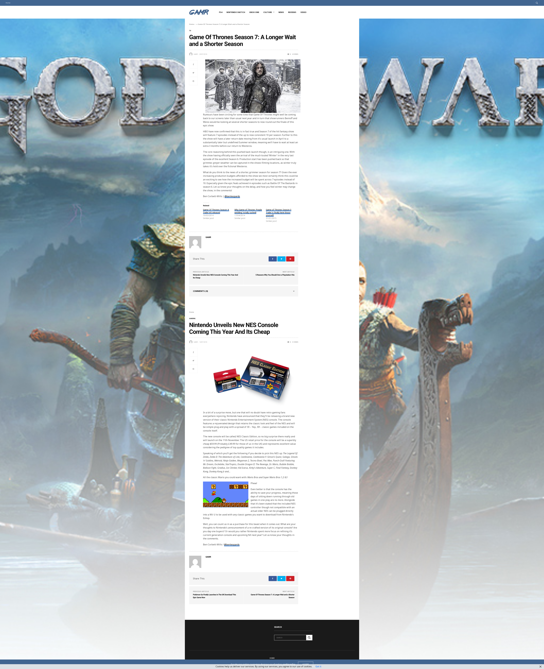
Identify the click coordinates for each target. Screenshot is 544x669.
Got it (318, 666)
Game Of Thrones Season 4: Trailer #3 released (216, 211)
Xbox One (254, 12)
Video (303, 12)
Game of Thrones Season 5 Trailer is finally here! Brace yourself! (278, 212)
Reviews (292, 12)
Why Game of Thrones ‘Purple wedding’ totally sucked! (248, 211)
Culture (267, 12)
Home (8, 3)
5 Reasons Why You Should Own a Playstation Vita (275, 275)
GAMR (196, 54)
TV (190, 30)
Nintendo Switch (236, 12)
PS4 (220, 12)
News (281, 12)
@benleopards (232, 196)
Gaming (192, 318)
